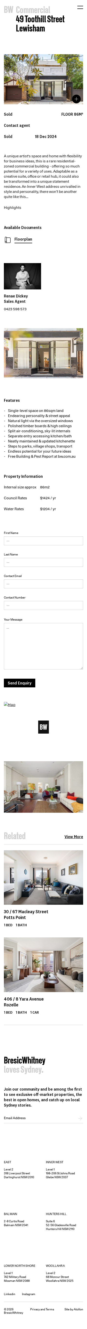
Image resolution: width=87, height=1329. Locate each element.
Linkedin (9, 1294)
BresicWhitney (24, 1061)
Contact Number (15, 597)
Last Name (11, 554)
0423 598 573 (15, 309)
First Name (11, 533)
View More (74, 836)
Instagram (28, 1294)
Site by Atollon (74, 1309)
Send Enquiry (19, 683)
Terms (50, 1309)
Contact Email (13, 576)
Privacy (35, 1309)
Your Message (13, 619)
